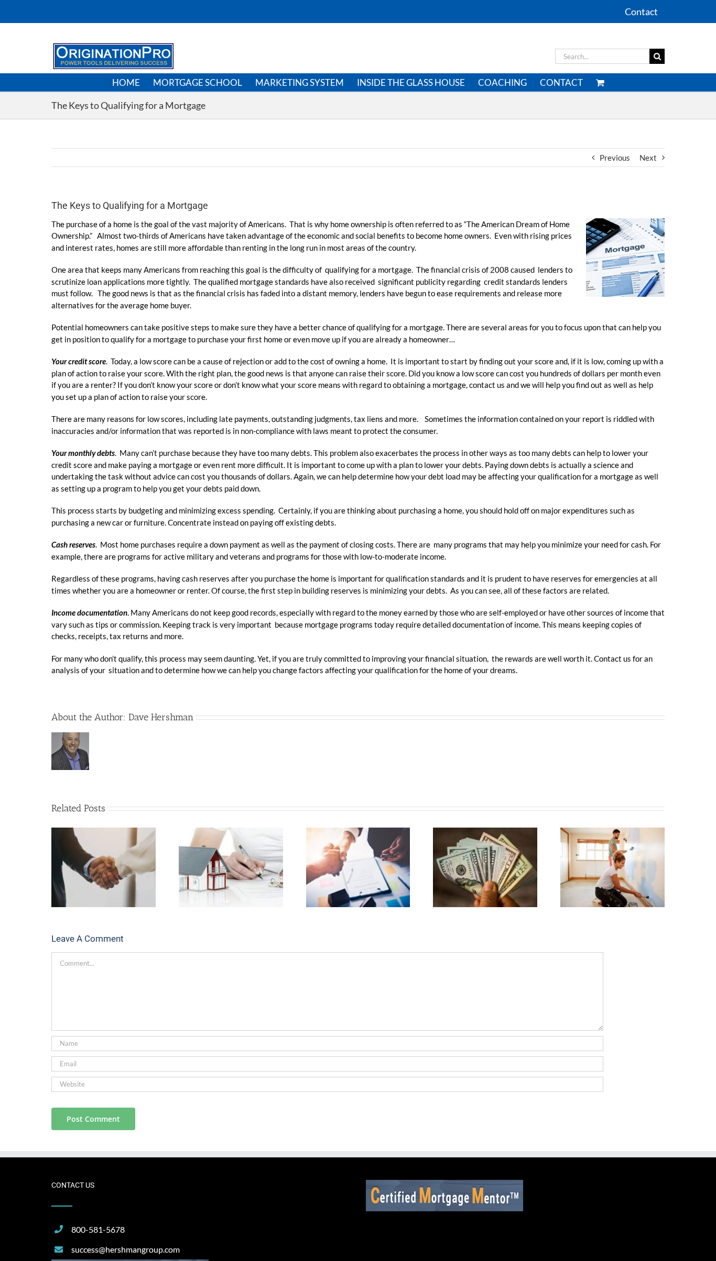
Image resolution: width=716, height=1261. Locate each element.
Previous (615, 157)
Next (648, 157)
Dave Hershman (160, 717)
